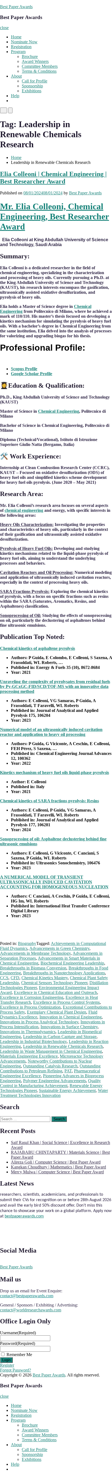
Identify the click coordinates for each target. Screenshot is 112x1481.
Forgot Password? (15, 1370)
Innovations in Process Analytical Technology (39, 1022)
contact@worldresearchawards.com (30, 1310)
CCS (4, 977)
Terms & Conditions (39, 71)
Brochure (30, 56)
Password (17, 1343)
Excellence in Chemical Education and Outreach (55, 992)
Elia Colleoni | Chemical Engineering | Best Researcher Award (53, 177)
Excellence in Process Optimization (30, 1007)
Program (18, 51)
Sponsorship (32, 86)
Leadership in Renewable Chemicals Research (63, 1046)
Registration (21, 46)
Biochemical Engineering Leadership (72, 963)
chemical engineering (24, 510)
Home (16, 37)
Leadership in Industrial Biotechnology (33, 1041)
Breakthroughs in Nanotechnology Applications (64, 973)
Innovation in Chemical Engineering (70, 1017)
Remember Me (19, 1354)
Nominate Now (24, 41)
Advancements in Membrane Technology (35, 953)
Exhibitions (31, 90)
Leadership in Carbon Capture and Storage (60, 1036)
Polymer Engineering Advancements (54, 1080)
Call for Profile (34, 81)
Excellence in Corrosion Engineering (31, 997)
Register (7, 1365)
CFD (15, 977)
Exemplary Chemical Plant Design (56, 1012)
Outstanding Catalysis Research (50, 1066)
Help (15, 95)
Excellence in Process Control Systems (66, 1002)
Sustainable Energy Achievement (67, 1090)
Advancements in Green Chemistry (59, 948)
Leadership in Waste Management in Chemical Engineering (51, 1051)
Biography (27, 943)
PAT (68, 1071)
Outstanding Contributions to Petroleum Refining (50, 1068)
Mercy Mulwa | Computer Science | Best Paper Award (57, 1172)
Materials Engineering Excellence (29, 1056)
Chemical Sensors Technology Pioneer (54, 982)
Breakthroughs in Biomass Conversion (33, 968)
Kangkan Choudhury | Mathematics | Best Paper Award (58, 1167)
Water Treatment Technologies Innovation (54, 1093)
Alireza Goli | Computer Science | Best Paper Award (56, 1162)
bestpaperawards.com (24, 1213)
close (4, 27)
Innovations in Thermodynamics (27, 1031)
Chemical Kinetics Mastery (44, 977)
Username (18, 1332)
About (16, 76)
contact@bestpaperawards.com (26, 1295)
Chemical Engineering (58, 411)
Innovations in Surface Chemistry (69, 1026)
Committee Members (40, 66)
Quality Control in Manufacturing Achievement (50, 1083)
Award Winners (35, 61)
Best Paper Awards (16, 6)
